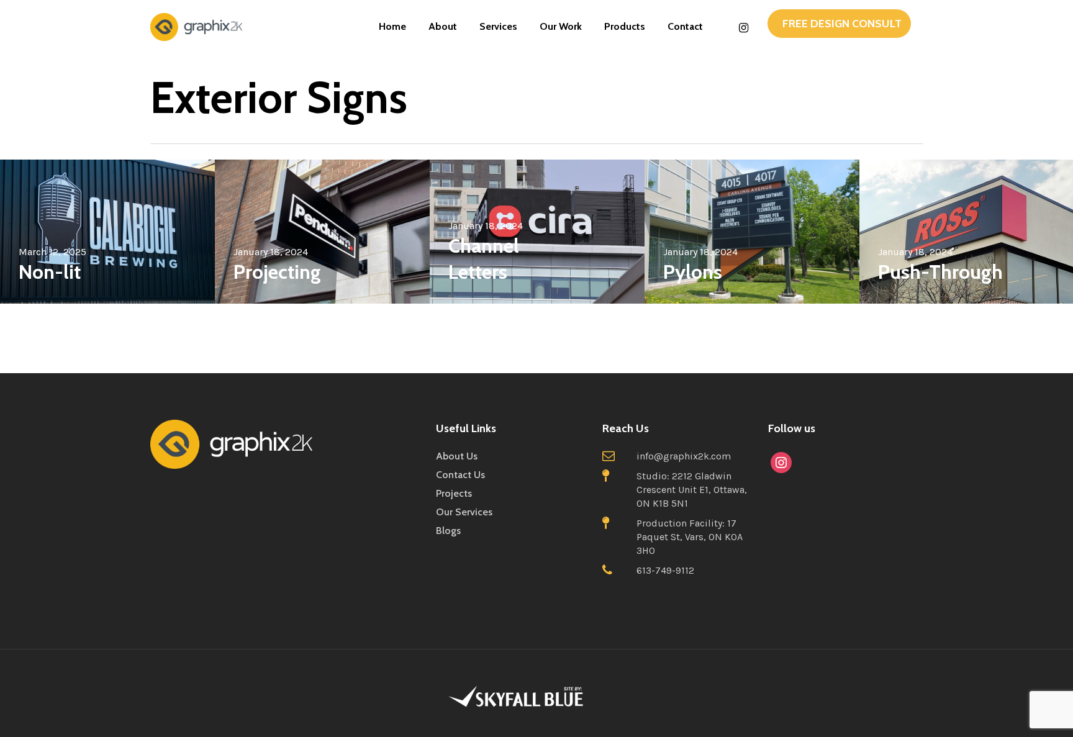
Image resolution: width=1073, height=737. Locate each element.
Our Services (464, 512)
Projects (454, 493)
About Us (457, 456)
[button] (839, 23)
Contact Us (460, 475)
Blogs (448, 530)
